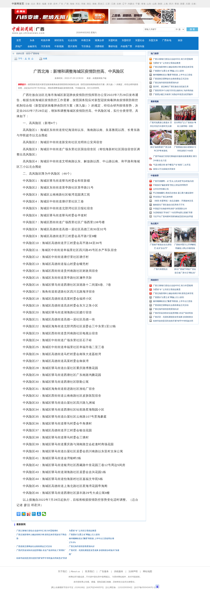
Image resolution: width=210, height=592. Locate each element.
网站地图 (147, 571)
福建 (44, 4)
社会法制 (72, 40)
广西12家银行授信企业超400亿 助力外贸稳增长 (37, 530)
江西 (113, 4)
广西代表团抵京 (161, 269)
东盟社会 (139, 40)
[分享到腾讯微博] (34, 514)
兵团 (188, 4)
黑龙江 (101, 4)
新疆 (182, 4)
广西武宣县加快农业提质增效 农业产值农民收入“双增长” (40, 550)
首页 (18, 40)
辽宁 (124, 4)
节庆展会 (86, 46)
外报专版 (139, 46)
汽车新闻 (45, 46)
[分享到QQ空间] (24, 514)
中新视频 (59, 46)
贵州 (55, 4)
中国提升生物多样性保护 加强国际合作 (170, 208)
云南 (193, 4)
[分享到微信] (44, 514)
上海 (166, 4)
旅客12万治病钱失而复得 (164, 169)
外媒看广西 (126, 46)
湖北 (89, 4)
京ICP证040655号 (95, 587)
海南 (72, 4)
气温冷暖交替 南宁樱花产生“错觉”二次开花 (171, 165)
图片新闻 (72, 46)
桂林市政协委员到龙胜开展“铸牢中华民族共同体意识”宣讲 (41, 558)
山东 (149, 4)
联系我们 (89, 571)
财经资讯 (59, 40)
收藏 (45, 58)
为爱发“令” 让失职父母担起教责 (82, 530)
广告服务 (104, 571)
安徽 (27, 4)
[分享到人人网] (39, 514)
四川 (171, 4)
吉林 (119, 4)
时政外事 (45, 40)
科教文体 (86, 40)
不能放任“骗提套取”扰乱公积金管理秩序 (170, 185)
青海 (143, 4)
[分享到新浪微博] (29, 514)
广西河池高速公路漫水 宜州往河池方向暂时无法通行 (161, 126)
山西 (154, 4)
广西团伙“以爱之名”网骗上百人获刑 (84, 534)
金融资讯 (32, 46)
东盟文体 (153, 40)
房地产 (18, 46)
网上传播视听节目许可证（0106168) (68, 587)
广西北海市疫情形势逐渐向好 (81, 546)
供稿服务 (118, 571)
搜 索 (192, 29)
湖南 (94, 4)
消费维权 (99, 46)
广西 (66, 4)
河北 (78, 4)
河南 (83, 4)
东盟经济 (126, 40)
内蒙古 (131, 4)
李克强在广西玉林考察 (163, 197)
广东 (61, 4)
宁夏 (138, 4)
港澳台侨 (99, 40)
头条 (32, 40)
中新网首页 (18, 3)
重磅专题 (112, 46)
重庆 (39, 4)
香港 (177, 4)
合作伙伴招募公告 (161, 189)
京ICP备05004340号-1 (145, 587)
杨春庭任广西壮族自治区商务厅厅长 (169, 205)
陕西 (160, 4)
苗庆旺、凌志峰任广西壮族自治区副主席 (171, 86)
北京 (33, 4)
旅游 (180, 40)
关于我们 (62, 571)
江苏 (108, 4)
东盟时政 (112, 40)
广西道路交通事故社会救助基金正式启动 (34, 546)
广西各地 (166, 40)
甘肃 (50, 4)
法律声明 (133, 571)
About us (75, 571)
